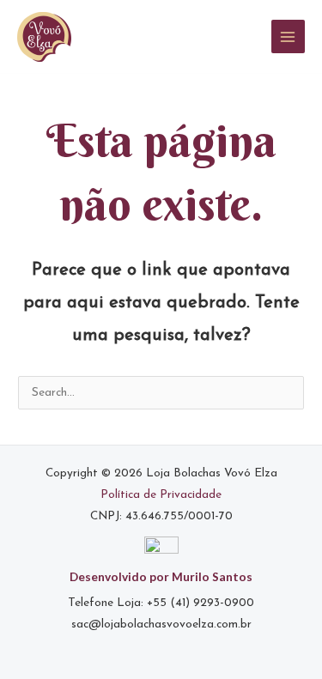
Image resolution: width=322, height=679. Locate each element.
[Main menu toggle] (288, 36)
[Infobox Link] (161, 595)
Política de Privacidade (161, 494)
